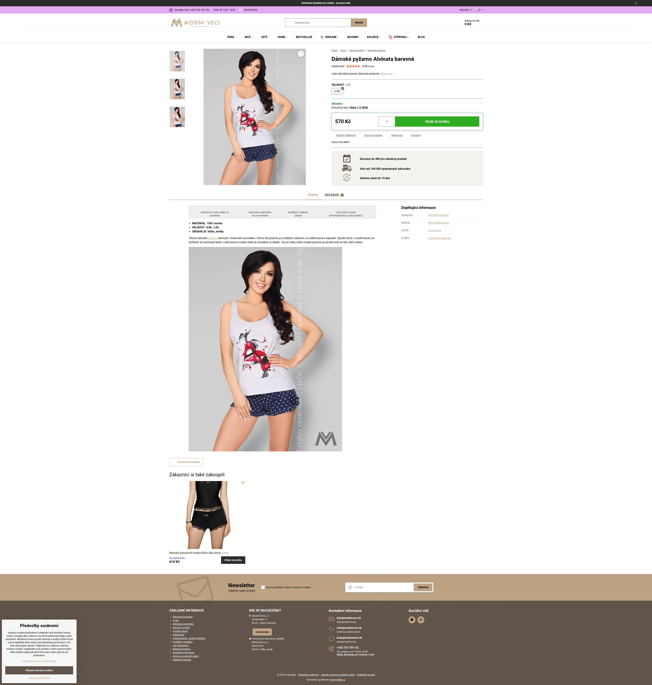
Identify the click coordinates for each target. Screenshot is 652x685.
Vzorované (434, 230)
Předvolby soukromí (308, 674)
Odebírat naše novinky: (242, 590)
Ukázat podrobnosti (39, 678)
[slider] (353, 66)
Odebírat (423, 587)
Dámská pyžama (438, 215)
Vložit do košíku (437, 121)
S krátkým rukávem (439, 238)
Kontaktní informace (183, 652)
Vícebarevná (441, 222)
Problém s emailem (183, 642)
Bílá (430, 222)
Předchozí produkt (188, 462)
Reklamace (178, 634)
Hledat (359, 22)
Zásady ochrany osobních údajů (338, 674)
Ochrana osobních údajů (186, 656)
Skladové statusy (182, 649)
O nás (176, 620)
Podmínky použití (366, 674)
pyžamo (213, 238)
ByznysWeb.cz (337, 679)
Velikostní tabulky (182, 659)
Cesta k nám (262, 632)
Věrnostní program (183, 616)
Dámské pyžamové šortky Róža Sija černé (195, 552)
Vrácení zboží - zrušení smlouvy (189, 638)
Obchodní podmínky (183, 624)
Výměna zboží (180, 631)
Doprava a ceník (181, 627)
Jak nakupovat (181, 645)
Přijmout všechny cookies (39, 670)
